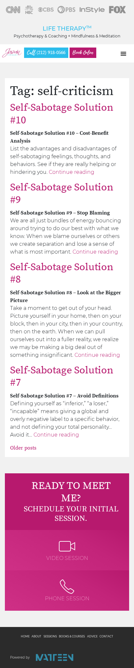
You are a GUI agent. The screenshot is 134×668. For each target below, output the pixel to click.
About (36, 636)
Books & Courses (72, 636)
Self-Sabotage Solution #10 (61, 114)
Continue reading (71, 172)
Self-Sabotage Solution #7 (61, 376)
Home (25, 636)
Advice (92, 636)
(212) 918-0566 (46, 52)
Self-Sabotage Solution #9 (61, 193)
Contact (106, 636)
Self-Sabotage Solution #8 (61, 273)
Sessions (50, 636)
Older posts (23, 448)
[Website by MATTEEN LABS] (54, 657)
